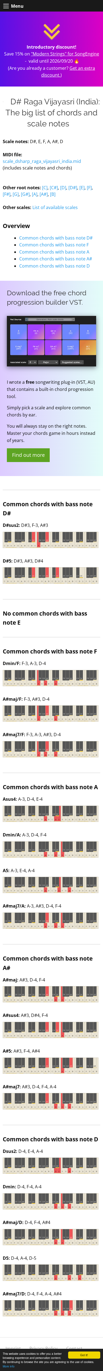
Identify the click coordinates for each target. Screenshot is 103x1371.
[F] (89, 188)
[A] (34, 194)
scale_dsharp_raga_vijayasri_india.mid (42, 161)
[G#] (25, 194)
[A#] (44, 194)
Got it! (84, 1355)
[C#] (54, 188)
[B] (52, 194)
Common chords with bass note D (54, 266)
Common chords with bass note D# (56, 238)
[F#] (6, 194)
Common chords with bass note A (54, 252)
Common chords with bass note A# (55, 259)
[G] (16, 194)
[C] (45, 188)
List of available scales (55, 207)
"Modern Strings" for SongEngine (65, 54)
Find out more (28, 455)
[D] (63, 188)
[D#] (72, 188)
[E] (82, 188)
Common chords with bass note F (54, 245)
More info (9, 1366)
